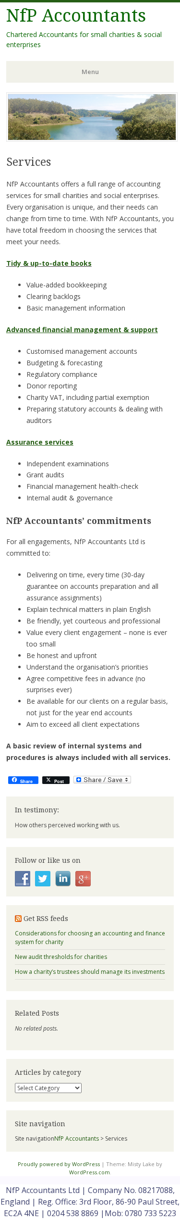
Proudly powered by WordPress (59, 1164)
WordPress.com (89, 1172)
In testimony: (37, 810)
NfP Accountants (76, 15)
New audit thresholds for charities (61, 957)
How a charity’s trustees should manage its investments (90, 972)
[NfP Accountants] (92, 139)
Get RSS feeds (46, 918)
